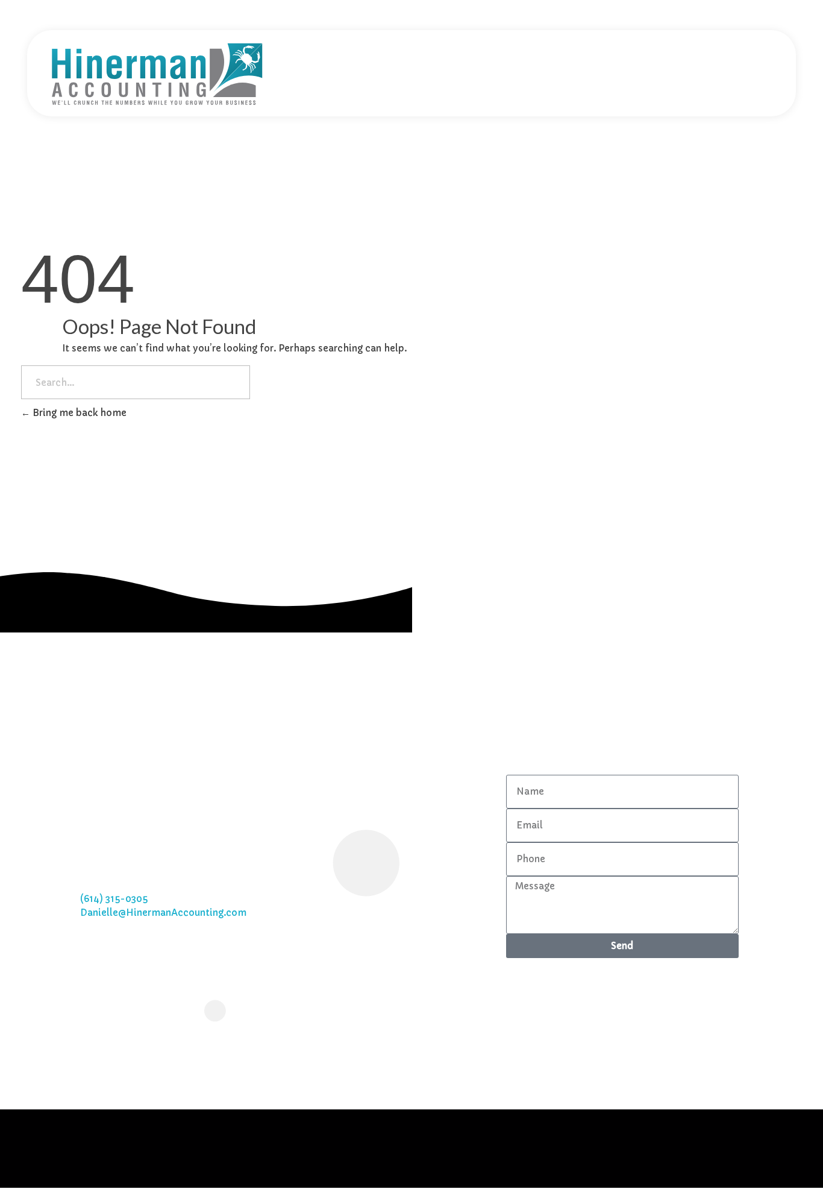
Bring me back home (78, 412)
